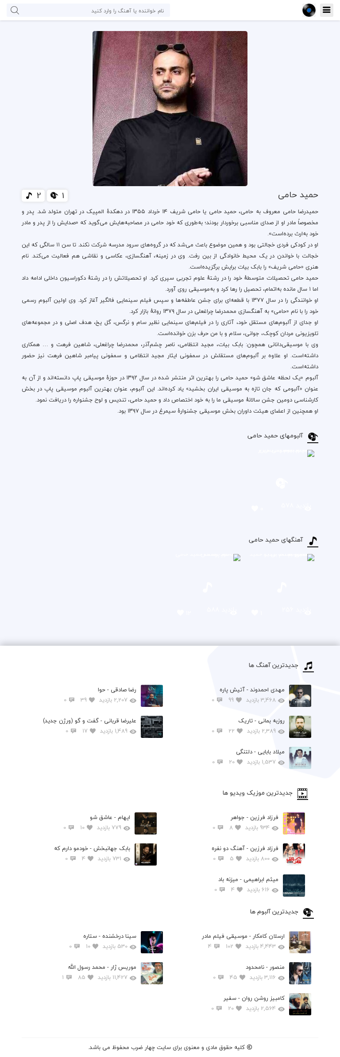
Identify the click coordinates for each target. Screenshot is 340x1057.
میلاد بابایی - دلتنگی (248, 757)
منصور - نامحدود (249, 972)
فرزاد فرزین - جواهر (245, 822)
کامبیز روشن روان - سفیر (248, 1003)
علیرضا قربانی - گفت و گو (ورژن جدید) (89, 726)
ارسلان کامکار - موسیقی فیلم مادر (243, 941)
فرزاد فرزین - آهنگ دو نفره (245, 853)
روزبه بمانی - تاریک (248, 726)
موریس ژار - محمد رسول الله (99, 972)
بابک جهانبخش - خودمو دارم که (92, 853)
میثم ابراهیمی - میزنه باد (246, 884)
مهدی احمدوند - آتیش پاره (248, 695)
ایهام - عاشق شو (96, 822)
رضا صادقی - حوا (100, 695)
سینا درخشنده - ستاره (102, 941)
